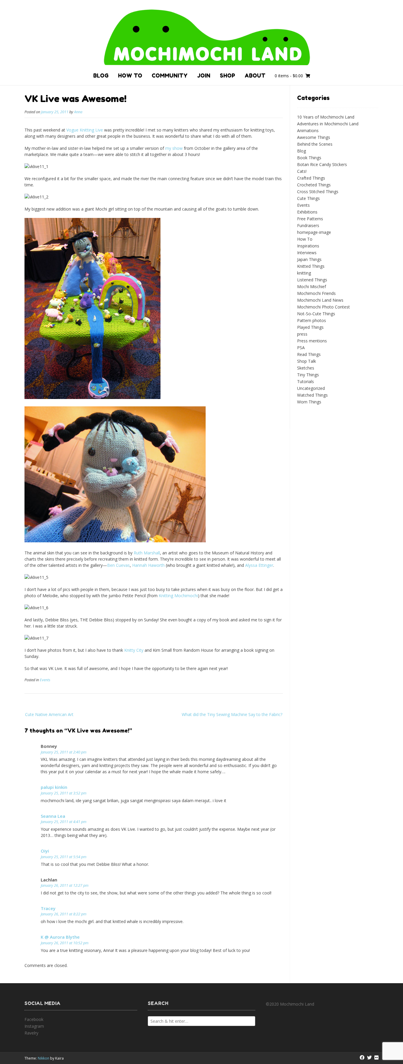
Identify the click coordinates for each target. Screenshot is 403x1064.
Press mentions (312, 341)
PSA (301, 347)
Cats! (302, 171)
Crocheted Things (314, 185)
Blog (101, 75)
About (255, 75)
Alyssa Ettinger (259, 565)
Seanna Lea (53, 816)
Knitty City (133, 650)
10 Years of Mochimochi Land (325, 117)
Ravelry (31, 1033)
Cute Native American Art (49, 714)
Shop (227, 75)
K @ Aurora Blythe (60, 937)
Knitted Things (311, 266)
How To (130, 75)
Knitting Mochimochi (178, 595)
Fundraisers (308, 225)
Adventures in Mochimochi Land (327, 124)
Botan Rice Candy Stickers (322, 164)
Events (45, 679)
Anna (78, 111)
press (302, 334)
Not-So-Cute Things (316, 313)
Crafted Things (311, 178)
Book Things (309, 157)
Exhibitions (307, 212)
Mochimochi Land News (320, 300)
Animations (308, 130)
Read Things (309, 354)
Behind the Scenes (314, 144)
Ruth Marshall (147, 553)
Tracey (48, 908)
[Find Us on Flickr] (376, 1057)
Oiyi (45, 851)
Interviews (307, 252)
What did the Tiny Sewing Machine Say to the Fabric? (232, 714)
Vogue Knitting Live (84, 130)
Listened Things (312, 280)
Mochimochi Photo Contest (323, 307)
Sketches (305, 368)
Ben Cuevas (118, 565)
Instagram (34, 1026)
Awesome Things (313, 137)
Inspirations (308, 246)
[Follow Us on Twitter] (369, 1057)
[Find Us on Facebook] (362, 1057)
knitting (304, 273)
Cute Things (308, 198)
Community (170, 75)
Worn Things (309, 402)
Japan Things (309, 259)
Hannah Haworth (148, 565)
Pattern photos (311, 320)
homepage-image (314, 232)
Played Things (310, 327)
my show (174, 148)
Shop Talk (306, 361)
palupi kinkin (54, 787)
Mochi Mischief (311, 286)
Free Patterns (310, 218)
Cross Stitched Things (317, 191)
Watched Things (312, 395)
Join (203, 75)
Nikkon (43, 1058)
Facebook (33, 1019)
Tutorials (305, 381)
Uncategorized (311, 388)
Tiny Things (308, 374)
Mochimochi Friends (316, 293)
